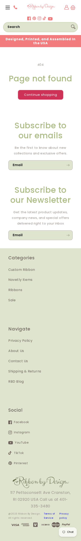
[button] (7, 7)
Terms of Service (49, 516)
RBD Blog (16, 381)
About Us (16, 350)
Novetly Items (20, 279)
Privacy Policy (20, 340)
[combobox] (40, 27)
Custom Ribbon (21, 269)
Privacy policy (64, 516)
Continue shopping (40, 94)
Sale (12, 300)
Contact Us (18, 361)
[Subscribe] (67, 165)
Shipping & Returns (24, 371)
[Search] (73, 27)
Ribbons (15, 290)
